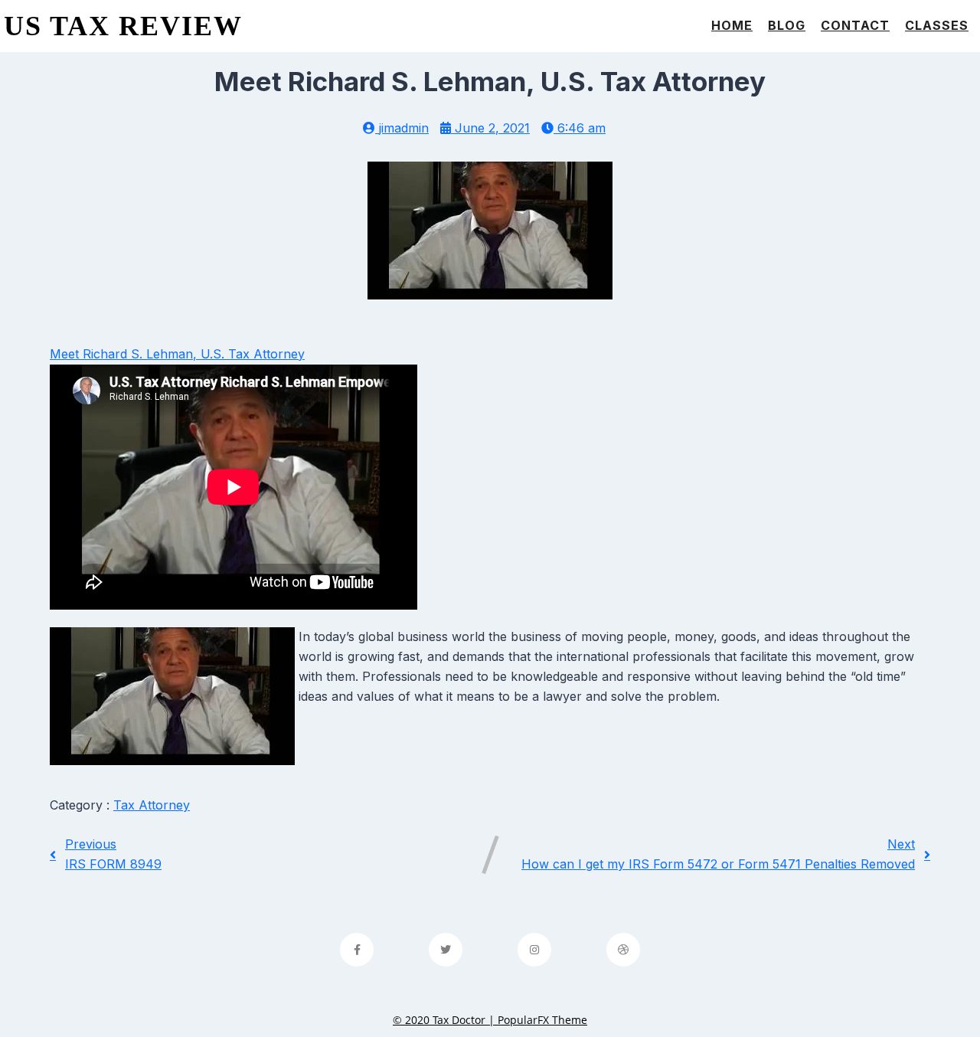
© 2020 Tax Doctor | (445, 1019)
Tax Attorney (151, 805)
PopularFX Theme (542, 1019)
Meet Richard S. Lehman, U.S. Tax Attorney (177, 353)
